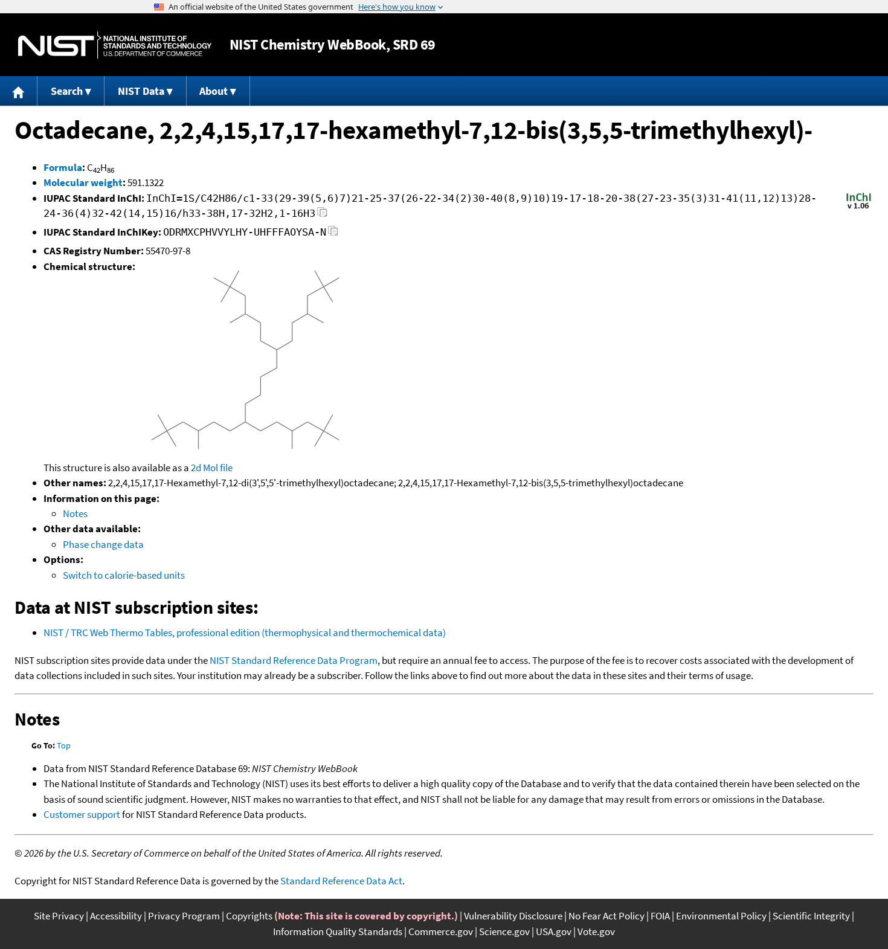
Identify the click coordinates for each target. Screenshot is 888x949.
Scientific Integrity (811, 915)
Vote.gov (596, 931)
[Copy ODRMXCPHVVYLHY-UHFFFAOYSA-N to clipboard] (333, 234)
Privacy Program (184, 915)
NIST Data (141, 91)
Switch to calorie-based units (124, 575)
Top (64, 745)
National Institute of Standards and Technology (114, 45)
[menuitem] (18, 91)
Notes (75, 513)
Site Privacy (59, 915)
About (213, 91)
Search (67, 91)
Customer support (81, 814)
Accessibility (116, 915)
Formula (62, 167)
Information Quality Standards (337, 931)
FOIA (660, 915)
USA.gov (553, 931)
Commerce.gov (440, 931)
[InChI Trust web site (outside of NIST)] (859, 207)
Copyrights (249, 915)
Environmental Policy (721, 915)
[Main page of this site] (18, 91)
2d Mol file (212, 467)
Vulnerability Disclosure (513, 915)
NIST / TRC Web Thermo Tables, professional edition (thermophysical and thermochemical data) (244, 632)
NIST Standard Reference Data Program (294, 660)
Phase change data (103, 544)
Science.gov (504, 931)
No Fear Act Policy (606, 915)
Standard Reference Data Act (341, 880)
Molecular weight (83, 182)
